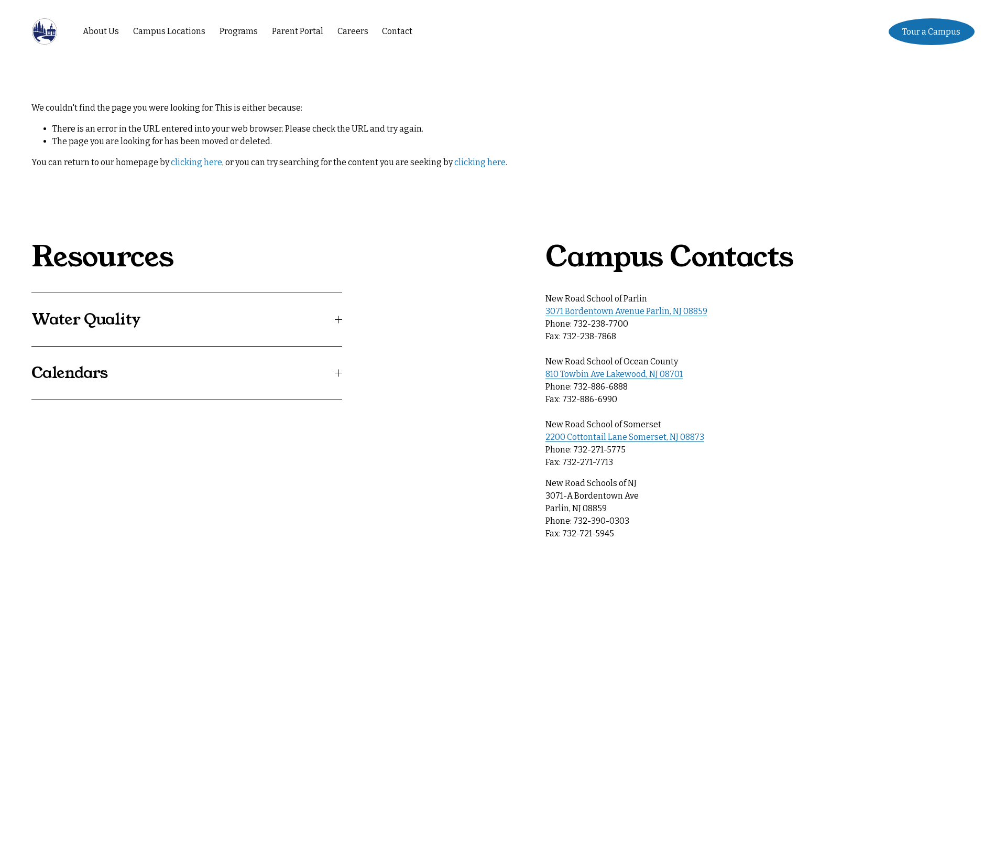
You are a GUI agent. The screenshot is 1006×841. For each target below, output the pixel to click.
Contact (397, 31)
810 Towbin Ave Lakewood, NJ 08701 (614, 374)
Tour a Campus (931, 32)
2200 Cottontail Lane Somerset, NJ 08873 (624, 437)
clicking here (196, 162)
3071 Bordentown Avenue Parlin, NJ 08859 (626, 311)
